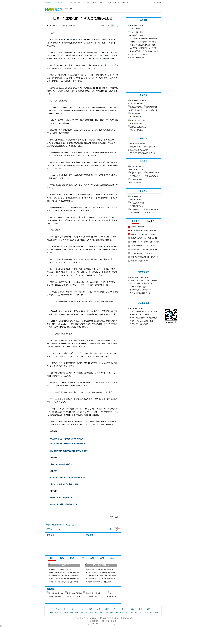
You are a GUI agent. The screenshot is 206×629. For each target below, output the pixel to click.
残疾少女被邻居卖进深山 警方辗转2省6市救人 (100, 569)
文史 (82, 558)
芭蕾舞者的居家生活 (55, 597)
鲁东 (121, 613)
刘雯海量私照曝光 (135, 176)
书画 (86, 613)
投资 (103, 246)
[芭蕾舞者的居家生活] (58, 593)
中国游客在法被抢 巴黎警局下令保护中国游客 (145, 242)
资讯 (75, 2)
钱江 (141, 613)
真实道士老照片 (136, 213)
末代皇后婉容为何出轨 (136, 206)
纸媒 (156, 613)
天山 (136, 613)
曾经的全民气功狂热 (135, 110)
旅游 (151, 613)
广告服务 (85, 618)
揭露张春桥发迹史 (135, 199)
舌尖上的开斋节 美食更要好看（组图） (142, 284)
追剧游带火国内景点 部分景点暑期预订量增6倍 (64, 582)
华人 (83, 2)
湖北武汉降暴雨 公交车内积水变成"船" (143, 245)
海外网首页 (48, 2)
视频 (109, 2)
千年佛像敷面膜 (64, 565)
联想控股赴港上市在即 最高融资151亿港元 (143, 311)
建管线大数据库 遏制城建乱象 (61, 498)
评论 (70, 2)
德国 (119, 2)
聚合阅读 (74, 525)
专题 (140, 609)
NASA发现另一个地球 (136, 35)
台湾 (88, 2)
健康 (111, 613)
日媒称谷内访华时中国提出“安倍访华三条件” (144, 51)
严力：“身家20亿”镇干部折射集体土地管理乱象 (67, 443)
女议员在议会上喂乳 (135, 28)
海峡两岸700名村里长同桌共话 (139, 324)
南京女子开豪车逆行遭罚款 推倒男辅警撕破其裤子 (65, 579)
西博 (101, 613)
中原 (81, 613)
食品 (146, 613)
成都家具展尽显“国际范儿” (138, 308)
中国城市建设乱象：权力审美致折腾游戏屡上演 (67, 478)
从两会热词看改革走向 (137, 57)
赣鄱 (131, 613)
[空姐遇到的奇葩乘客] (75, 593)
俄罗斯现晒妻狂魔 (151, 110)
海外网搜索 (157, 2)
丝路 (91, 613)
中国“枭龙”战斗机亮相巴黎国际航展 (141, 321)
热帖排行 (150, 221)
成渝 (126, 613)
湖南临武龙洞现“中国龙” (138, 226)
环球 (72, 558)
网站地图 (108, 618)
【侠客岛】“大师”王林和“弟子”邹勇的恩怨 (141, 153)
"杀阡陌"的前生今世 (110, 597)
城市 (96, 2)
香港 (92, 2)
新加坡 (114, 2)
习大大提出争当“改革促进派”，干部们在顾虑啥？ (143, 147)
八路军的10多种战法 (151, 213)
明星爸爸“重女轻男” (135, 182)
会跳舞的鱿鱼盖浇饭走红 (136, 130)
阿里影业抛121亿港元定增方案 (139, 315)
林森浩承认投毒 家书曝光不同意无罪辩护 (99, 582)
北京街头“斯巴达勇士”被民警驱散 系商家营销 (100, 572)
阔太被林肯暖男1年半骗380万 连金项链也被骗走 (101, 575)
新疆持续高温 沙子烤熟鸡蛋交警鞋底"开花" (144, 249)
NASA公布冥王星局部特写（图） (140, 293)
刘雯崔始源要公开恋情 (136, 169)
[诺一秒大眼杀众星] (96, 593)
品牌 (106, 613)
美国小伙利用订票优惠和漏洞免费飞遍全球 (144, 257)
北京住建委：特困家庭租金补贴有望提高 (143, 48)
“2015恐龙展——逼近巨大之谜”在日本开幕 (143, 280)
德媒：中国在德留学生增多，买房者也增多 (143, 39)
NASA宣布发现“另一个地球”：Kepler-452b (144, 238)
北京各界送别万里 (135, 117)
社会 (52, 558)
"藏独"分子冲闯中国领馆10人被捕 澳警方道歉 (144, 42)
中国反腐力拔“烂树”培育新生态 (140, 54)
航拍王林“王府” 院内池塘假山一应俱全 (143, 234)
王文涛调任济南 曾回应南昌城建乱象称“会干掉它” (69, 451)
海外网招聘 (93, 618)
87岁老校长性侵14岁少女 (101, 565)
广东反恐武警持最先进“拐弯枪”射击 (142, 253)
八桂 (116, 613)
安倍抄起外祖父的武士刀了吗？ (138, 150)
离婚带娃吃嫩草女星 (151, 176)
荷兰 (123, 2)
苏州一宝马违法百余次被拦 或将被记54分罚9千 (64, 572)
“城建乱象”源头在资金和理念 (61, 464)
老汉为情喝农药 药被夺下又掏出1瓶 (60, 569)
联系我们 (101, 618)
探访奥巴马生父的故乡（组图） (140, 277)
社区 (105, 2)
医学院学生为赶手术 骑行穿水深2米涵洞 (143, 230)
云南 (66, 613)
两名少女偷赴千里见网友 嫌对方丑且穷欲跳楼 (100, 579)
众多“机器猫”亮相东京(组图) (139, 287)
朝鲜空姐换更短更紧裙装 (136, 103)
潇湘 (96, 613)
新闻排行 (135, 221)
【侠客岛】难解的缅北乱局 (136, 144)
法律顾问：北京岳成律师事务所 (122, 618)
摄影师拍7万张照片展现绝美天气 (140, 290)
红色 (71, 613)
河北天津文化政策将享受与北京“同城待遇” (143, 45)
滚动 (128, 2)
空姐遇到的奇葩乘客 (73, 597)
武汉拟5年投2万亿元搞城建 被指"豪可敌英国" (67, 439)
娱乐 (62, 558)
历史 (100, 2)
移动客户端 (58, 2)
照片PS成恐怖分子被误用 (136, 123)
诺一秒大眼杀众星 (92, 597)
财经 (79, 2)
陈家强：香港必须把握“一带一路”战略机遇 (143, 318)
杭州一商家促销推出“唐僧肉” (140, 261)
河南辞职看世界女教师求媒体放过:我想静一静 (63, 575)
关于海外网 (77, 618)
